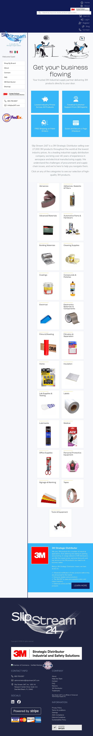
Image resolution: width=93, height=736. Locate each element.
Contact (85, 30)
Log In (86, 20)
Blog (87, 26)
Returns (55, 686)
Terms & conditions (59, 710)
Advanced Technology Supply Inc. (65, 695)
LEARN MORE (80, 586)
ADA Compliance (58, 715)
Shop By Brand (10, 63)
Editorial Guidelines (58, 717)
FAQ (5, 77)
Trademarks (56, 691)
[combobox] (64, 13)
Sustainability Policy (59, 720)
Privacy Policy (57, 708)
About (86, 6)
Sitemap (7, 87)
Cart (86, 16)
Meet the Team (57, 679)
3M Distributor (10, 82)
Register (85, 23)
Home (86, 3)
